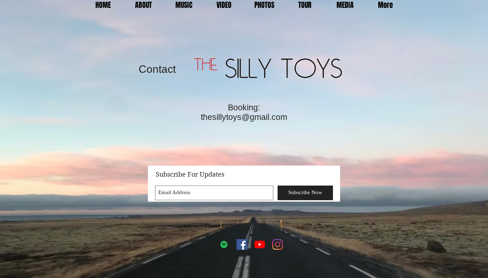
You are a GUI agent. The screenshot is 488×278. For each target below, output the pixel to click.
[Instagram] (277, 244)
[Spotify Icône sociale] (224, 244)
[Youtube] (259, 244)
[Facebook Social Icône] (241, 244)
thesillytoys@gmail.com (244, 117)
